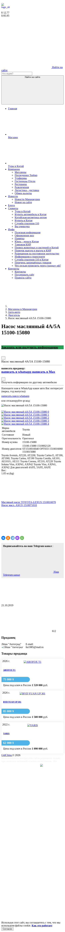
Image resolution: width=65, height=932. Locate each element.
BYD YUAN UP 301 (12, 702)
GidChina (6, 755)
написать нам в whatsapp (15, 396)
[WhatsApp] (22, 538)
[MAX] (17, 538)
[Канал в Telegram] (26, 41)
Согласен (7, 929)
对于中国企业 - (28, 766)
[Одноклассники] (8, 538)
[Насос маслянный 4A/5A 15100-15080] (25, 411)
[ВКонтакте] (3, 538)
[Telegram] (13, 538)
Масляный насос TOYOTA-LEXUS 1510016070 (28, 502)
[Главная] (33, 306)
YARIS (6, 733)
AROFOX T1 (9, 670)
